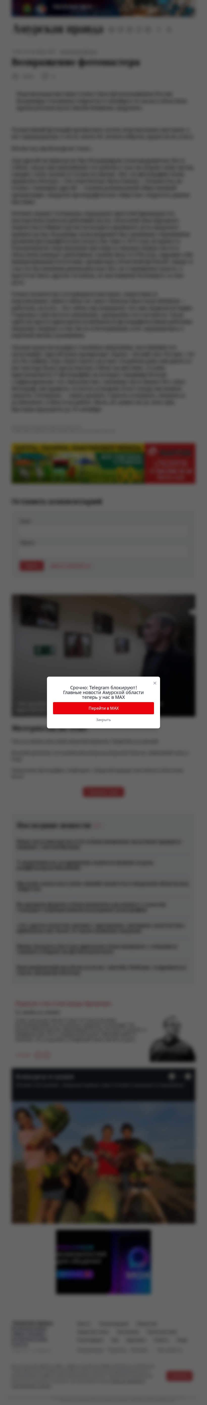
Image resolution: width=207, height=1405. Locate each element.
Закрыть (103, 719)
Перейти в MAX (104, 708)
